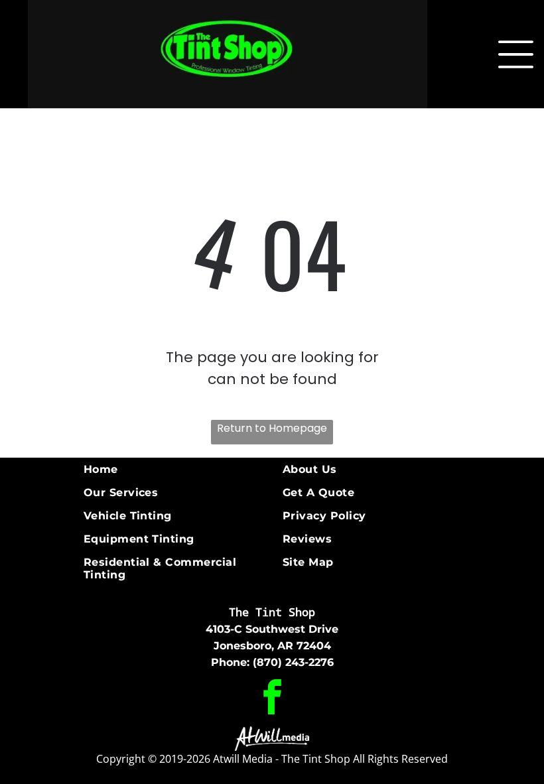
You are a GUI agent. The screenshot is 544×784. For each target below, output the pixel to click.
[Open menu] (515, 54)
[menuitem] (178, 469)
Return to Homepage (272, 428)
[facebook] (272, 698)
